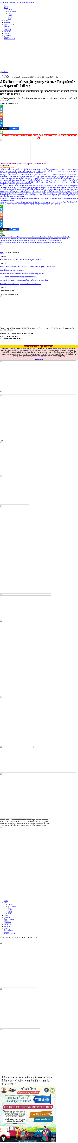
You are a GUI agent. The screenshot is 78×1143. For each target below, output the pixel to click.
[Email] (39, 111)
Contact (6, 37)
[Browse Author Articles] (4, 251)
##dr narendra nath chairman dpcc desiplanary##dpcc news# (28, 240)
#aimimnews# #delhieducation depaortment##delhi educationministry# (39, 242)
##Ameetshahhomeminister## (32, 239)
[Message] (39, 132)
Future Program (9, 24)
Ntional (10, 9)
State (9, 13)
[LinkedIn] (39, 120)
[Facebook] (39, 125)
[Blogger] (39, 114)
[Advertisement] (39, 55)
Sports (10, 17)
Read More (39, 359)
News (6, 8)
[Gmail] (39, 117)
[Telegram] (39, 123)
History (6, 26)
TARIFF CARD (9, 39)
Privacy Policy (8, 35)
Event (6, 20)
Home (6, 6)
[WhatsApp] (39, 106)
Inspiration (7, 28)
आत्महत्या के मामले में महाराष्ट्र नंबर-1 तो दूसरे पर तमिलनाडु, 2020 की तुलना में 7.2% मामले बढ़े (27, 266)
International (12, 11)
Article (10, 15)
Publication (7, 22)
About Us (7, 31)
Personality (7, 30)
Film (9, 19)
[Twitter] (39, 108)
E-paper (6, 33)
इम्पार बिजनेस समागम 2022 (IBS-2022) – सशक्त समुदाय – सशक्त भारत (21, 259)
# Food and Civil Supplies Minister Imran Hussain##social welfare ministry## (25, 237)
